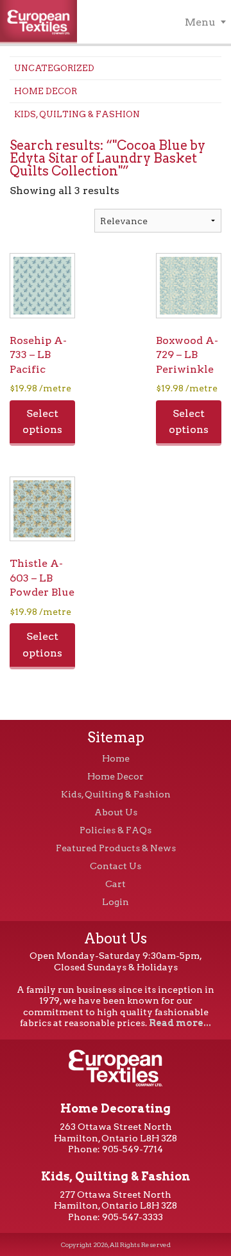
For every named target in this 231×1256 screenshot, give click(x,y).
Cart (115, 884)
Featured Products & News (116, 848)
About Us (115, 812)
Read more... (180, 1023)
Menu (200, 22)
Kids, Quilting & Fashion (77, 114)
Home (116, 758)
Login (115, 902)
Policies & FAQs (115, 830)
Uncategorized (54, 68)
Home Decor (45, 91)
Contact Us (115, 866)
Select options (42, 421)
